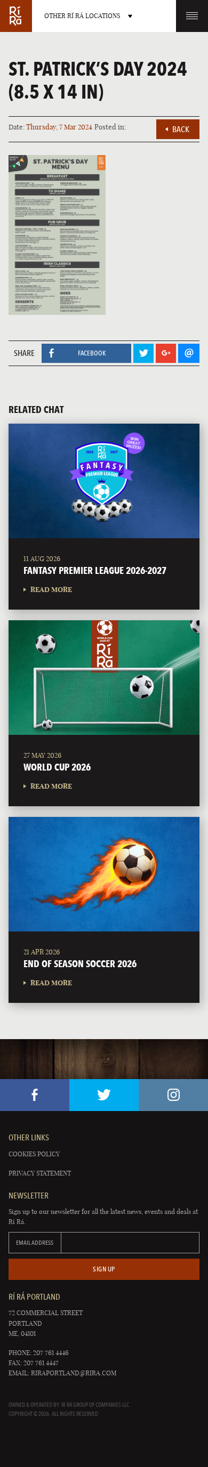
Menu (192, 16)
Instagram (173, 1095)
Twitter (104, 1095)
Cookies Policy (34, 1154)
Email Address (34, 1242)
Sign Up (104, 1269)
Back (180, 129)
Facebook (34, 1095)
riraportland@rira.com (73, 1373)
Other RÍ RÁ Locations (82, 16)
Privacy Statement (40, 1173)
